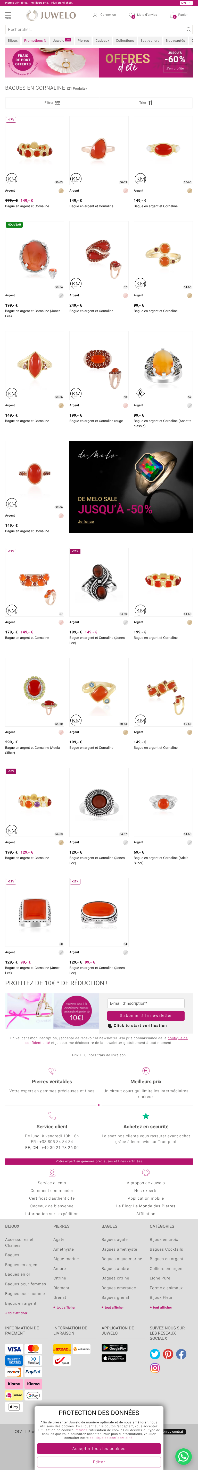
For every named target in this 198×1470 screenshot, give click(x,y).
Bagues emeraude (119, 1288)
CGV (18, 1431)
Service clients (52, 1183)
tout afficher (18, 1313)
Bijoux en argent (21, 1303)
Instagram (155, 1368)
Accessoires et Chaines (19, 1243)
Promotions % (35, 40)
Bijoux (13, 40)
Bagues (12, 1255)
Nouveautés (175, 40)
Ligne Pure (160, 1278)
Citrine (59, 1278)
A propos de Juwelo (146, 1183)
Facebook (181, 1354)
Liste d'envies (145, 16)
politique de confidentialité (111, 1438)
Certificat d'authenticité (52, 1198)
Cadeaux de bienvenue (52, 1206)
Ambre (59, 1269)
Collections (125, 40)
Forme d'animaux (166, 1288)
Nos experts (146, 1191)
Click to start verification (140, 1025)
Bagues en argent (22, 1265)
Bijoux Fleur (161, 1298)
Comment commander (51, 1191)
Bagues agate (115, 1240)
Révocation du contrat (166, 1431)
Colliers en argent (167, 1269)
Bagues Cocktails (166, 1249)
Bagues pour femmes (25, 1284)
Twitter (155, 1354)
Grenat (59, 1298)
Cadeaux (102, 40)
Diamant (61, 1288)
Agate (58, 1240)
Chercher (188, 29)
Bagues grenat (115, 1298)
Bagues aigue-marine (122, 1259)
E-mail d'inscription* (128, 1003)
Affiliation (145, 1214)
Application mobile (146, 1198)
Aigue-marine (66, 1259)
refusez (81, 1430)
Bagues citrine (115, 1278)
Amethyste (63, 1249)
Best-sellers (150, 40)
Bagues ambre (115, 1269)
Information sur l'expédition (52, 1214)
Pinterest (168, 1354)
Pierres (83, 40)
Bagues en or (17, 1274)
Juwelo (61, 40)
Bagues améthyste (119, 1249)
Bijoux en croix (164, 1240)
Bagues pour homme (25, 1294)
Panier (181, 16)
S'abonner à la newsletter (146, 1016)
